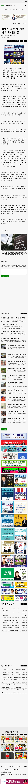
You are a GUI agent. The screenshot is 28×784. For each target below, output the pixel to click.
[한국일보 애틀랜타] (8, 5)
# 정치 (2, 9)
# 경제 (5, 9)
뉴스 (16, 23)
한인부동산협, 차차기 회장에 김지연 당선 (12, 687)
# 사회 (9, 9)
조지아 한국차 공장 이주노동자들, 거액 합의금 (12, 674)
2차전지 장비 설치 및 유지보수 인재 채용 (12, 630)
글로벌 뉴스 (16, 766)
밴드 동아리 (5, 615)
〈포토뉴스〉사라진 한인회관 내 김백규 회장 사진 (12, 692)
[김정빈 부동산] (21, 591)
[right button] (25, 313)
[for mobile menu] (25, 5)
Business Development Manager (10, 620)
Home (2, 766)
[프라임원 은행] (7, 494)
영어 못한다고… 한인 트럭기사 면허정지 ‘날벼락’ (12, 689)
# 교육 (25, 9)
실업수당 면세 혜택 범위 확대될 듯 (22, 23)
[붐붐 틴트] (20, 494)
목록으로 (4, 429)
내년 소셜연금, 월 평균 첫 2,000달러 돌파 (12, 677)
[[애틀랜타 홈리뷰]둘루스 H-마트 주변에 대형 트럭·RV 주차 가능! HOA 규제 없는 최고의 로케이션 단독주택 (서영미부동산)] (7, 739)
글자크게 (16, 40)
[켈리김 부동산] (20, 480)
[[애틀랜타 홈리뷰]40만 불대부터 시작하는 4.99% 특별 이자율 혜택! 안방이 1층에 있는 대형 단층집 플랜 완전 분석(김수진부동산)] (21, 747)
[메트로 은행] (20, 507)
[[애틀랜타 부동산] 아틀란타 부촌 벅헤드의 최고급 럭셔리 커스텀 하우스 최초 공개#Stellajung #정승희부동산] (7, 747)
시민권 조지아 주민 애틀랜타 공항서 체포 (12, 669)
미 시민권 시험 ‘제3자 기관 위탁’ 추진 (11, 682)
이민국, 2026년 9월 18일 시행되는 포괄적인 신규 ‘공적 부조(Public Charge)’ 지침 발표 (12, 625)
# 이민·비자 (20, 9)
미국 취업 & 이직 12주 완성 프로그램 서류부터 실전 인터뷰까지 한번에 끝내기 (12, 608)
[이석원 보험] (14, 444)
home (14, 23)
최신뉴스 (6, 766)
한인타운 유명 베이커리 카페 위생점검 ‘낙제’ (12, 672)
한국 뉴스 (21, 766)
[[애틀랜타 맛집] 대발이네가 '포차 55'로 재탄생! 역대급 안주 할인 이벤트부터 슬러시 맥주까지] (21, 755)
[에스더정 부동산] (20, 547)
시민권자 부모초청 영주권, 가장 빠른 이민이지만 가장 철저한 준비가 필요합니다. (12, 617)
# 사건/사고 (14, 9)
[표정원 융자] (14, 54)
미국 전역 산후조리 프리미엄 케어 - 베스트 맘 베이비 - (12, 622)
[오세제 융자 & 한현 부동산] (14, 439)
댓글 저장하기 (5, 276)
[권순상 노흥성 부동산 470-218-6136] (14, 48)
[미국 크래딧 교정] (14, 61)
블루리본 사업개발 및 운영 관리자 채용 (11, 627)
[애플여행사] (21, 585)
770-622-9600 (11, 770)
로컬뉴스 (11, 766)
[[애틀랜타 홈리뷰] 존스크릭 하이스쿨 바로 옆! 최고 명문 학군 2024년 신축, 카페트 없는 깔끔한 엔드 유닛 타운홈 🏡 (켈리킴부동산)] (7, 755)
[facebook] (25, 41)
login (26, 1)
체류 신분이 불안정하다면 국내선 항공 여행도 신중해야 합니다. (12, 612)
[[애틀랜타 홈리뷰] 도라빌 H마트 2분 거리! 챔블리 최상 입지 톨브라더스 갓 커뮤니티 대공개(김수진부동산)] (21, 739)
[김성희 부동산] (14, 17)
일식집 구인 (5, 610)
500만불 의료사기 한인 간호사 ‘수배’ (11, 679)
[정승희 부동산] (20, 561)
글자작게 (10, 40)
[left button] (22, 313)
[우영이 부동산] (14, 451)
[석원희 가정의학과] (7, 585)
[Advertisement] (14, 295)
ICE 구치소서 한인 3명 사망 (9, 684)
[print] (21, 41)
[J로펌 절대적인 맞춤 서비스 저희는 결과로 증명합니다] (7, 547)
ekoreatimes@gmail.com (6, 772)
